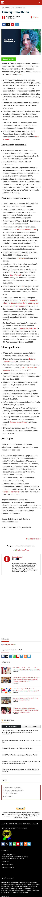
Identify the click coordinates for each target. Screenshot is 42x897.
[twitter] (6, 656)
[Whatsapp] (14, 656)
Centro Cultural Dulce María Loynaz (24, 303)
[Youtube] (17, 656)
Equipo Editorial (13, 17)
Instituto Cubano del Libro (27, 230)
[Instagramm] (10, 656)
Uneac (19, 74)
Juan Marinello (16, 275)
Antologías (8, 796)
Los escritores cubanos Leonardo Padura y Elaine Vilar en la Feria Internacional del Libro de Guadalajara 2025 (26, 679)
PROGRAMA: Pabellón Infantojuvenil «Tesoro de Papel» (19, 755)
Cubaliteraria (5, 861)
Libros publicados (11, 793)
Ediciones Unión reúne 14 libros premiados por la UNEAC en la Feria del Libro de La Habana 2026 (20, 762)
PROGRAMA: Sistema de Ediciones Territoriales (17, 748)
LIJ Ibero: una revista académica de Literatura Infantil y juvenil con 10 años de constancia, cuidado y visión (25, 710)
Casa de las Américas (17, 306)
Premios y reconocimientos (14, 790)
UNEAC (22, 258)
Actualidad (15, 671)
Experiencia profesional (13, 787)
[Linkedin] (21, 656)
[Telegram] (29, 656)
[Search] (39, 2)
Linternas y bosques (7, 867)
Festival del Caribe (7, 864)
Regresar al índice (33, 539)
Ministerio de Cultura (11, 492)
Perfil (12, 7)
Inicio (2, 7)
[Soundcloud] (25, 656)
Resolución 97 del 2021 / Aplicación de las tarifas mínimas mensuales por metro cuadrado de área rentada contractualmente (19, 732)
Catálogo (7, 7)
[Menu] (2, 2)
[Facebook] (3, 656)
